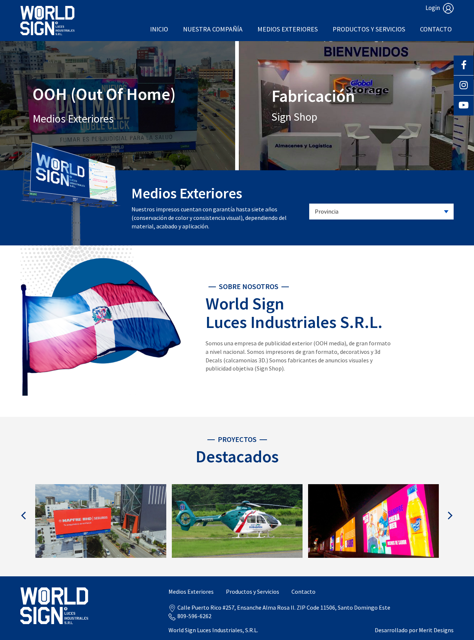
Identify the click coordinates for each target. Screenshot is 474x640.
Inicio (159, 29)
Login (433, 8)
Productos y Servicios (369, 29)
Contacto (436, 29)
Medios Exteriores (287, 29)
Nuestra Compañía (213, 29)
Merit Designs (436, 630)
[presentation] (23, 515)
